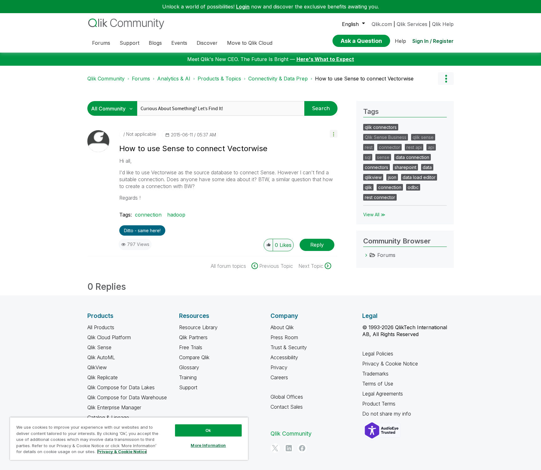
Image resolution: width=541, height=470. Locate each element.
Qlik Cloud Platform (109, 337)
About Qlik (282, 327)
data (427, 167)
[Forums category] (366, 255)
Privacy (278, 367)
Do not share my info (387, 414)
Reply (317, 245)
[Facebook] (302, 448)
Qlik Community (106, 78)
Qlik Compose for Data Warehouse (127, 397)
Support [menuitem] (129, 43)
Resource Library (198, 327)
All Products (100, 327)
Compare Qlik (194, 357)
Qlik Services (412, 24)
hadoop (176, 215)
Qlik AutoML (101, 357)
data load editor (419, 177)
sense (383, 157)
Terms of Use (377, 384)
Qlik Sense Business (385, 137)
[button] (333, 134)
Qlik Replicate (102, 377)
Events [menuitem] (179, 43)
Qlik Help (443, 24)
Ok (208, 430)
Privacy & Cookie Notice (390, 363)
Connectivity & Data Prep (278, 78)
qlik (368, 187)
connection (148, 215)
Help (400, 41)
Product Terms (378, 404)
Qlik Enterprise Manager (114, 407)
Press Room (284, 337)
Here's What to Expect (325, 59)
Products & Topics (219, 78)
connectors (376, 167)
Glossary (189, 367)
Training (188, 377)
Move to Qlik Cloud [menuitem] (249, 43)
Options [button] (446, 78)
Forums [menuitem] (101, 43)
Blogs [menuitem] (155, 43)
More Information (208, 445)
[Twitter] (275, 448)
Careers (279, 377)
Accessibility (284, 357)
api (431, 147)
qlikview (373, 177)
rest (369, 147)
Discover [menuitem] (207, 43)
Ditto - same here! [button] (142, 230)
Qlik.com (382, 24)
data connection (412, 157)
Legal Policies (377, 353)
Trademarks (375, 373)
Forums (141, 78)
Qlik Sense (99, 347)
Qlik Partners (193, 337)
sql (368, 157)
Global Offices (286, 397)
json (392, 177)
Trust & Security (288, 347)
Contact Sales (286, 407)
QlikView (97, 367)
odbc (413, 187)
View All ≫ (374, 214)
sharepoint (405, 167)
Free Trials (190, 347)
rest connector (380, 197)
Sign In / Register (433, 41)
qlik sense (423, 137)
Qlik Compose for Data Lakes (121, 387)
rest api (414, 147)
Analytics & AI (173, 78)
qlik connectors (381, 127)
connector (389, 147)
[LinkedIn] (288, 448)
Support (188, 387)
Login (243, 6)
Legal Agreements (382, 394)
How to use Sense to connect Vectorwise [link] (364, 78)
